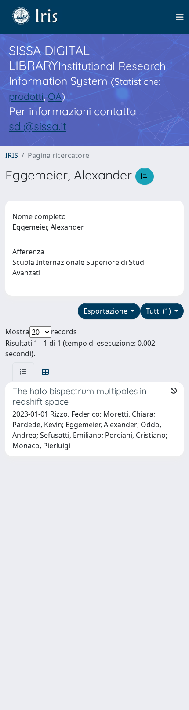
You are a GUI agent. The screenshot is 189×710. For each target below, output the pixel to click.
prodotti (26, 96)
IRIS (11, 155)
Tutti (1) (159, 311)
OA (55, 96)
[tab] (23, 371)
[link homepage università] (41, 17)
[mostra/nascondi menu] (180, 17)
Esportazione (106, 311)
